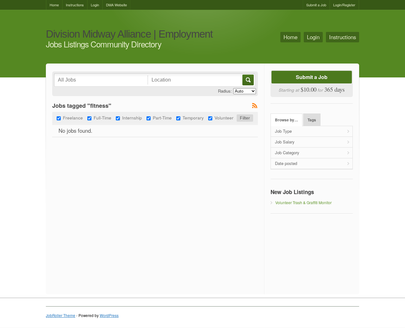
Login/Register (344, 4)
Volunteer (224, 117)
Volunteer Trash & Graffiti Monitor (303, 202)
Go (247, 80)
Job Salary (285, 142)
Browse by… (286, 120)
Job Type (283, 131)
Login (95, 4)
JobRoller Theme (60, 315)
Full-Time (102, 117)
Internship (132, 117)
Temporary (193, 117)
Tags (312, 120)
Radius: (225, 91)
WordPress (109, 315)
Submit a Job (316, 4)
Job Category (287, 152)
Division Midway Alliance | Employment (129, 34)
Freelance (73, 117)
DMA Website (116, 4)
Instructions (75, 4)
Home (54, 4)
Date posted (286, 163)
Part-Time (162, 117)
